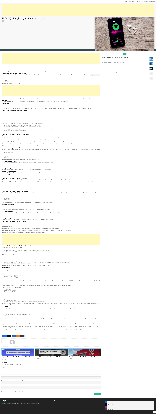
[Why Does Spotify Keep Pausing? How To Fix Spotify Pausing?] (124, 34)
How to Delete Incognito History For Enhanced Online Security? (51, 354)
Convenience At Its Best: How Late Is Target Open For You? (84, 354)
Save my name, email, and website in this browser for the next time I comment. (14, 391)
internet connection (28, 69)
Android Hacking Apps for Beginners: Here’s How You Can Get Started (128, 58)
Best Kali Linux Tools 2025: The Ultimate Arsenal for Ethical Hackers (128, 68)
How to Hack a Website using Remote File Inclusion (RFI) (128, 78)
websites (65, 268)
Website (2, 385)
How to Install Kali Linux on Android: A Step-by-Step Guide (128, 63)
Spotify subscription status (10, 329)
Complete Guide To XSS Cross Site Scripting (128, 73)
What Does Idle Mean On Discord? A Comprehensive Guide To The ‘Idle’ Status (17, 354)
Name (51, 375)
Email (51, 380)
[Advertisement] (78, 10)
